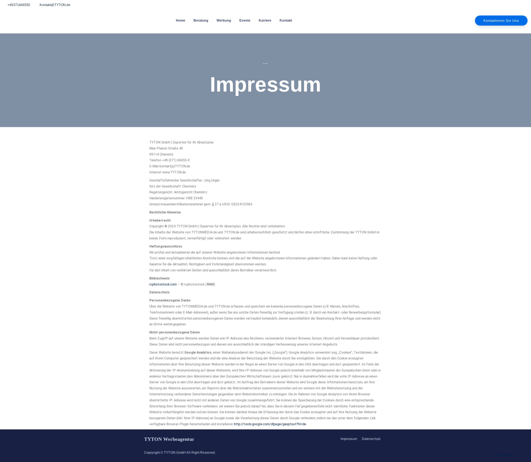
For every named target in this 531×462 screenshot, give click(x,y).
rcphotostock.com (163, 284)
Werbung (224, 20)
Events (244, 20)
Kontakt (286, 20)
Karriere (265, 20)
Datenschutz (371, 439)
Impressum (349, 439)
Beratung (201, 20)
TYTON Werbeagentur (169, 439)
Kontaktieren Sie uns (501, 20)
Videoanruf (505, 454)
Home (180, 20)
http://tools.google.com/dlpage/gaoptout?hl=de (270, 424)
